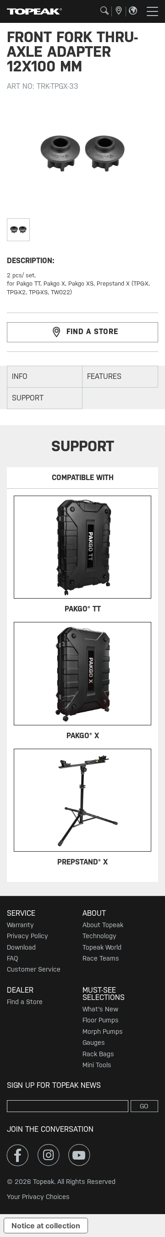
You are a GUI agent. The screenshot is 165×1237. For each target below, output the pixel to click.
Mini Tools (96, 1065)
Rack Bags (98, 1054)
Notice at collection (45, 1225)
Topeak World (101, 947)
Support (28, 398)
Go (144, 1106)
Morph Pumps (102, 1031)
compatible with (83, 477)
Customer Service (33, 969)
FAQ (12, 958)
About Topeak (102, 925)
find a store (92, 331)
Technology (99, 936)
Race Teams (100, 958)
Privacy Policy (27, 936)
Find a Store (25, 1001)
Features (104, 376)
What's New (100, 1009)
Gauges (93, 1042)
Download (21, 947)
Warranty (20, 925)
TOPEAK (34, 11)
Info (20, 376)
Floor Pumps (100, 1020)
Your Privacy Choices (38, 1197)
